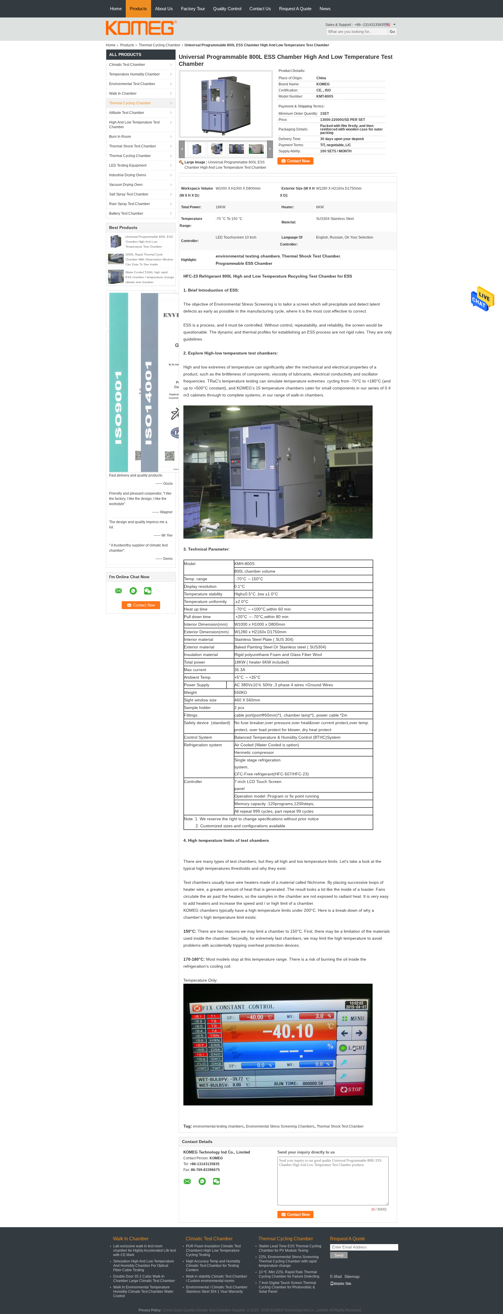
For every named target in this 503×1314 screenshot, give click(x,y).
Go (392, 31)
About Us (164, 8)
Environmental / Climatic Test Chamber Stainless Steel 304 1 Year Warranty (216, 1289)
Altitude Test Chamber (126, 113)
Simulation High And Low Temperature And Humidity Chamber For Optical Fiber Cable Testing (143, 1265)
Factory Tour (193, 8)
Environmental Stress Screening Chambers (280, 1126)
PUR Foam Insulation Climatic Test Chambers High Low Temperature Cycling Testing (213, 1250)
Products (138, 8)
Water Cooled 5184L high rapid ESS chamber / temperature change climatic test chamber (149, 277)
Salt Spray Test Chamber (128, 194)
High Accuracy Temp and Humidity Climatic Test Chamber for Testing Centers (213, 1265)
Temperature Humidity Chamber (134, 74)
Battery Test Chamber (126, 213)
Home (116, 8)
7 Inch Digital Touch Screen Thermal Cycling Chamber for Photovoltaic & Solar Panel (287, 1287)
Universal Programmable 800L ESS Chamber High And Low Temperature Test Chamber (149, 241)
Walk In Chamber (123, 93)
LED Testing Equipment (127, 165)
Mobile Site (342, 1284)
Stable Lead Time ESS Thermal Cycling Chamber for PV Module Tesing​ (290, 1248)
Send (338, 1255)
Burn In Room (120, 137)
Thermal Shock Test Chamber (132, 146)
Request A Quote (295, 8)
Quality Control (227, 8)
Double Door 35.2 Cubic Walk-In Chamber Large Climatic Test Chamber (144, 1278)
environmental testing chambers (218, 1126)
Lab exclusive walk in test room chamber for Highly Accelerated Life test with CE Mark (144, 1250)
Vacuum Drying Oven (126, 185)
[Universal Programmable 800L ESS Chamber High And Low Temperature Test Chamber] (116, 241)
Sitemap (351, 1276)
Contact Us (260, 8)
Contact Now (298, 161)
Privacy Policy (150, 1310)
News (325, 8)
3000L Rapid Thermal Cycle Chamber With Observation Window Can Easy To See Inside (149, 259)
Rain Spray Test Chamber (129, 204)
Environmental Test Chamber (132, 84)
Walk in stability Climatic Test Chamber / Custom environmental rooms (216, 1278)
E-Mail (336, 1276)
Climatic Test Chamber (127, 65)
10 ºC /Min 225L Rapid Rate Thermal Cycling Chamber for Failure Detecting (289, 1274)
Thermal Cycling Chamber (159, 45)
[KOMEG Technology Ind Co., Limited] (141, 27)
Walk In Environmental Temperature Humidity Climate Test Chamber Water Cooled (143, 1291)
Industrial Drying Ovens (127, 175)
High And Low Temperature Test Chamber (134, 124)
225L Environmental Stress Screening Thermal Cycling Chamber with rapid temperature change (289, 1261)
